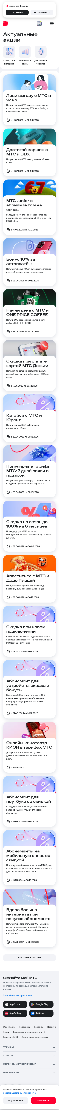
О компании (9, 1027)
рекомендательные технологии (20, 1093)
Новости (51, 1027)
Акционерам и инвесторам (35, 1037)
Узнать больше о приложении (18, 995)
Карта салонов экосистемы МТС (29, 1032)
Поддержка (24, 1027)
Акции (6, 1032)
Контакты (39, 1027)
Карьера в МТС (10, 1037)
